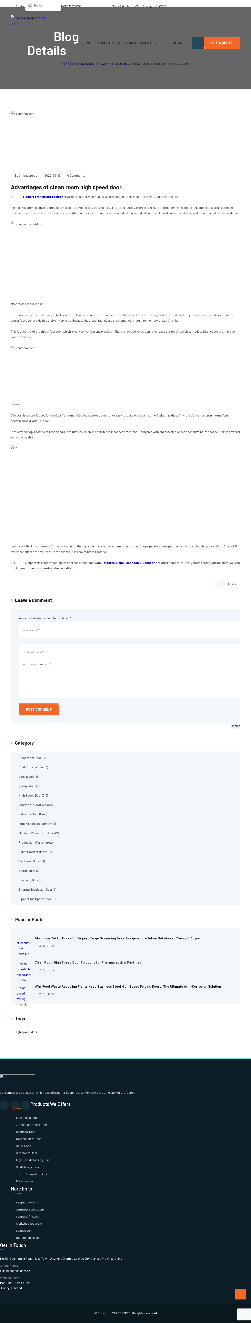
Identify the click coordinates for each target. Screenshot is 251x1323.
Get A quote (222, 43)
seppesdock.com (27, 1202)
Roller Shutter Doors (33, 852)
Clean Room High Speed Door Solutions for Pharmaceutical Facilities (88, 962)
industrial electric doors (36, 805)
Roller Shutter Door (28, 1139)
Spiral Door (26, 870)
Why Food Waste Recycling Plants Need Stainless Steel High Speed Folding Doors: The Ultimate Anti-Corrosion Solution (128, 986)
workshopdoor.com (29, 1223)
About (146, 43)
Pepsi (120, 562)
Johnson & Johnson (140, 562)
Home (86, 43)
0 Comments (76, 175)
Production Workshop (34, 842)
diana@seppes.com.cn (15, 1270)
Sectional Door (29, 861)
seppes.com (24, 1230)
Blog (160, 43)
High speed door (26, 1032)
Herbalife (108, 562)
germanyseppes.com (30, 1209)
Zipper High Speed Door (35, 899)
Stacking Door (28, 880)
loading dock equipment (36, 823)
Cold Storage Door (31, 767)
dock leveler (27, 776)
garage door (27, 786)
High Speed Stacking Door (33, 1160)
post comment (39, 709)
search (235, 726)
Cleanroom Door (30, 758)
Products (104, 43)
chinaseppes (28, 175)
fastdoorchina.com (28, 1237)
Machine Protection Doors (37, 833)
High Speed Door (30, 795)
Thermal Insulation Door (35, 889)
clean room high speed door (43, 196)
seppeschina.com (28, 1216)
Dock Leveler (24, 1181)
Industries (126, 43)
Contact (176, 43)
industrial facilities (32, 814)
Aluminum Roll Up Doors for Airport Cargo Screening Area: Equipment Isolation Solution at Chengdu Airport (118, 938)
